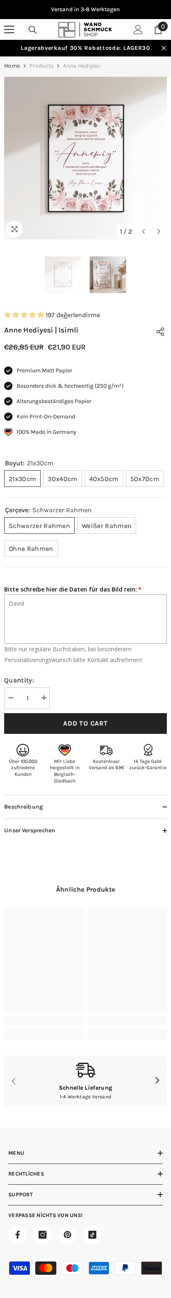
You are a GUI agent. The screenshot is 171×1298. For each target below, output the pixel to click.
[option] (85, 9)
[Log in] (138, 29)
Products (41, 65)
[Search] (33, 30)
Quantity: (19, 680)
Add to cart (85, 723)
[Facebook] (17, 1234)
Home (12, 65)
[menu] (9, 29)
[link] (43, 1020)
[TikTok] (92, 1234)
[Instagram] (42, 1234)
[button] (143, 231)
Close (164, 48)
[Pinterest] (67, 1234)
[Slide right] (157, 1081)
